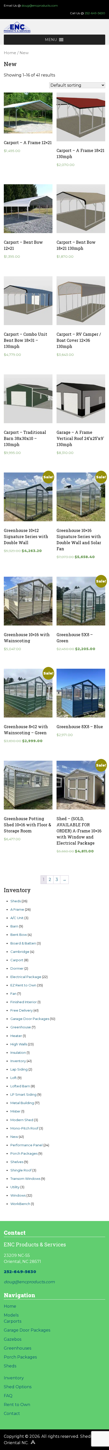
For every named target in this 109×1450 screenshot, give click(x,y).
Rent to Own (17, 1404)
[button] (51, 40)
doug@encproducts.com (40, 5)
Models (11, 1315)
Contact (12, 1413)
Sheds (10, 1366)
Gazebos (12, 1339)
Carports (12, 1321)
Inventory (14, 1378)
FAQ (8, 1395)
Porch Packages (20, 1357)
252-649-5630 (95, 13)
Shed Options (17, 1386)
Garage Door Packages (27, 1330)
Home (10, 53)
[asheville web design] (32, 1442)
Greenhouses (17, 1348)
